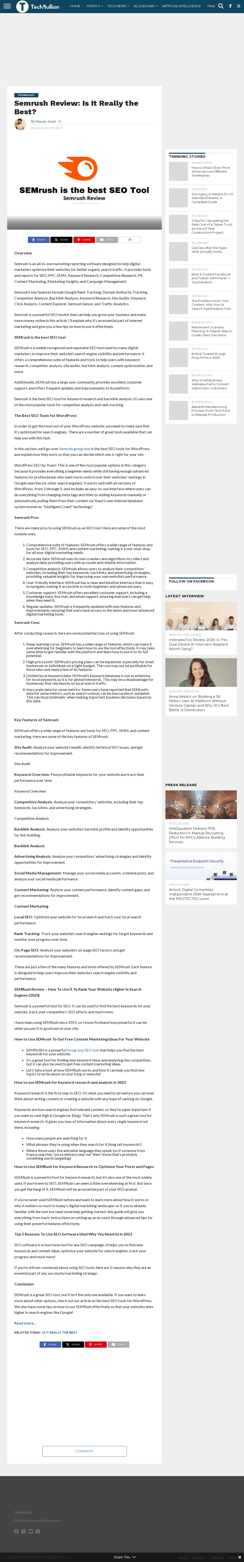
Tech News (116, 6)
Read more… (25, 1323)
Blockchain (144, 6)
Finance (214, 6)
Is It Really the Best (59, 1332)
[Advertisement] (122, 49)
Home (75, 6)
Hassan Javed (46, 121)
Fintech (93, 6)
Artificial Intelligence (181, 6)
